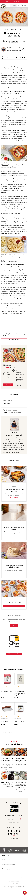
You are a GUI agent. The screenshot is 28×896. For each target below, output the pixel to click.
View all (14, 625)
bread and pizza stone (8, 198)
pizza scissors (16, 308)
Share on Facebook (16, 57)
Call (9, 653)
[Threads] (17, 831)
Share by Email (18, 57)
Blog (6, 29)
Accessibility (19, 877)
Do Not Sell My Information (14, 881)
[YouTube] (11, 834)
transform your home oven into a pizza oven (14, 103)
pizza (6, 67)
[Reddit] (14, 834)
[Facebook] (8, 831)
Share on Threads (24, 57)
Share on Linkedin (22, 57)
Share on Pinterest (20, 57)
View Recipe (8, 384)
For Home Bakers (6, 860)
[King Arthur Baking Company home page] (3, 7)
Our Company (6, 869)
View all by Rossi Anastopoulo (11, 452)
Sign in (18, 5)
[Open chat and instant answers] (25, 893)
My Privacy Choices (14, 883)
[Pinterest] (19, 831)
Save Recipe (19, 385)
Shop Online (5, 855)
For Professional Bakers (8, 864)
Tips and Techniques (16, 29)
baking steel (5, 165)
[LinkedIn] (8, 834)
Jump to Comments (14, 339)
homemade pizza (12, 410)
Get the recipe (14, 605)
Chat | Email (17, 653)
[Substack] (17, 834)
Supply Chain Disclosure (9, 877)
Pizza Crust (13, 275)
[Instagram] (14, 831)
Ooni (6, 300)
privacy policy (16, 822)
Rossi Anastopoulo (12, 49)
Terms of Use (18, 879)
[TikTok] (11, 831)
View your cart (22, 5)
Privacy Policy (9, 879)
